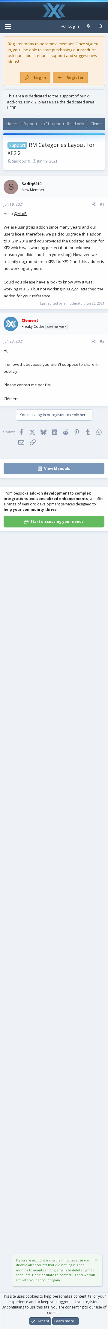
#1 (102, 204)
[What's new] (88, 27)
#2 (102, 341)
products (88, 49)
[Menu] (7, 26)
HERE (11, 107)
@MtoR (20, 213)
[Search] (100, 27)
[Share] (94, 204)
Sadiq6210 (21, 161)
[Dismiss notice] (96, 1261)
